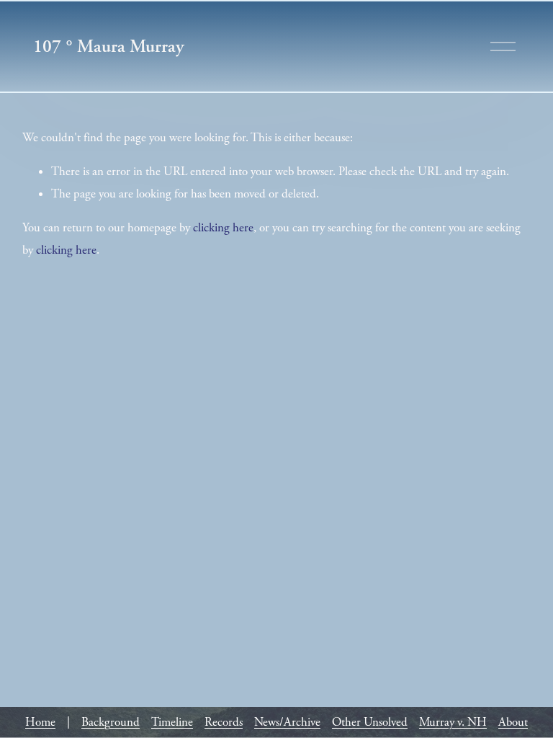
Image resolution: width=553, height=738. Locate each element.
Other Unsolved (370, 722)
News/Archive (287, 722)
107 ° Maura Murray (108, 46)
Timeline (172, 722)
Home (40, 722)
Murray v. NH (453, 722)
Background (110, 722)
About (513, 722)
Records (223, 722)
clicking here (223, 228)
